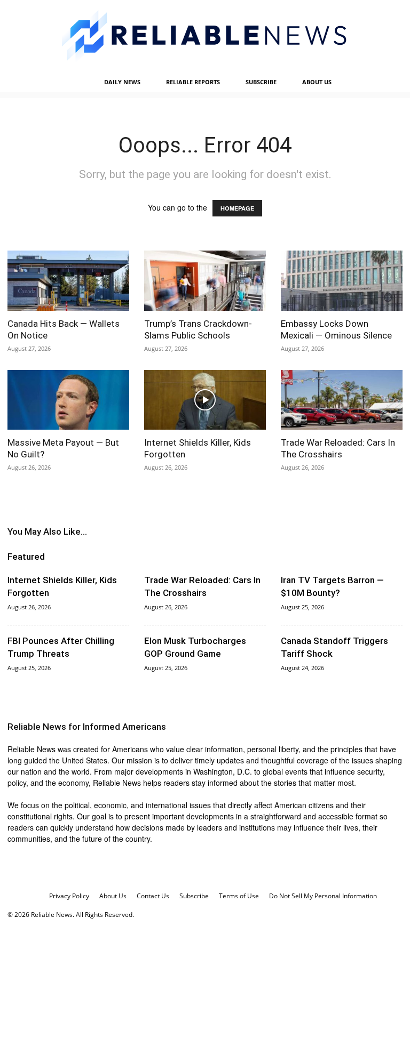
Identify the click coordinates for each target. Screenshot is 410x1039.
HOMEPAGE (237, 208)
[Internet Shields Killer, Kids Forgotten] (205, 400)
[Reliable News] (205, 36)
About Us (317, 82)
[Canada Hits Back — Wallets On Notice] (68, 281)
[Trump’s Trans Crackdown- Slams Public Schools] (205, 281)
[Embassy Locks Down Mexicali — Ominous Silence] (342, 281)
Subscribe (261, 82)
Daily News (122, 82)
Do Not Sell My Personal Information (323, 895)
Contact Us (153, 895)
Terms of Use (239, 895)
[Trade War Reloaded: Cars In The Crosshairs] (342, 400)
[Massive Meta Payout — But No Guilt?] (68, 400)
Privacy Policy (69, 895)
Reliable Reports (193, 82)
